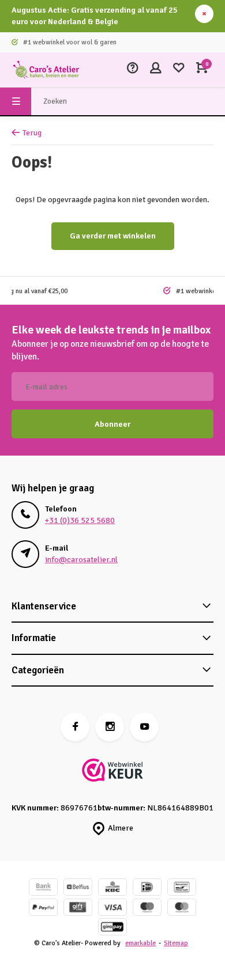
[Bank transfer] (43, 888)
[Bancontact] (181, 888)
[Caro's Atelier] (46, 69)
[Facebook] (75, 727)
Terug (32, 133)
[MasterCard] (181, 909)
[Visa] (112, 909)
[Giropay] (112, 928)
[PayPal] (43, 909)
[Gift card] (77, 909)
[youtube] (144, 727)
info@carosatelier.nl (81, 559)
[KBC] (112, 888)
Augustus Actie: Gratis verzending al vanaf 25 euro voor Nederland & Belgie (95, 15)
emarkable (140, 943)
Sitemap (176, 943)
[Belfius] (77, 888)
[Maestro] (147, 909)
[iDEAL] (147, 888)
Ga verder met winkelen (113, 236)
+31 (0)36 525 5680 (80, 520)
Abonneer (112, 424)
